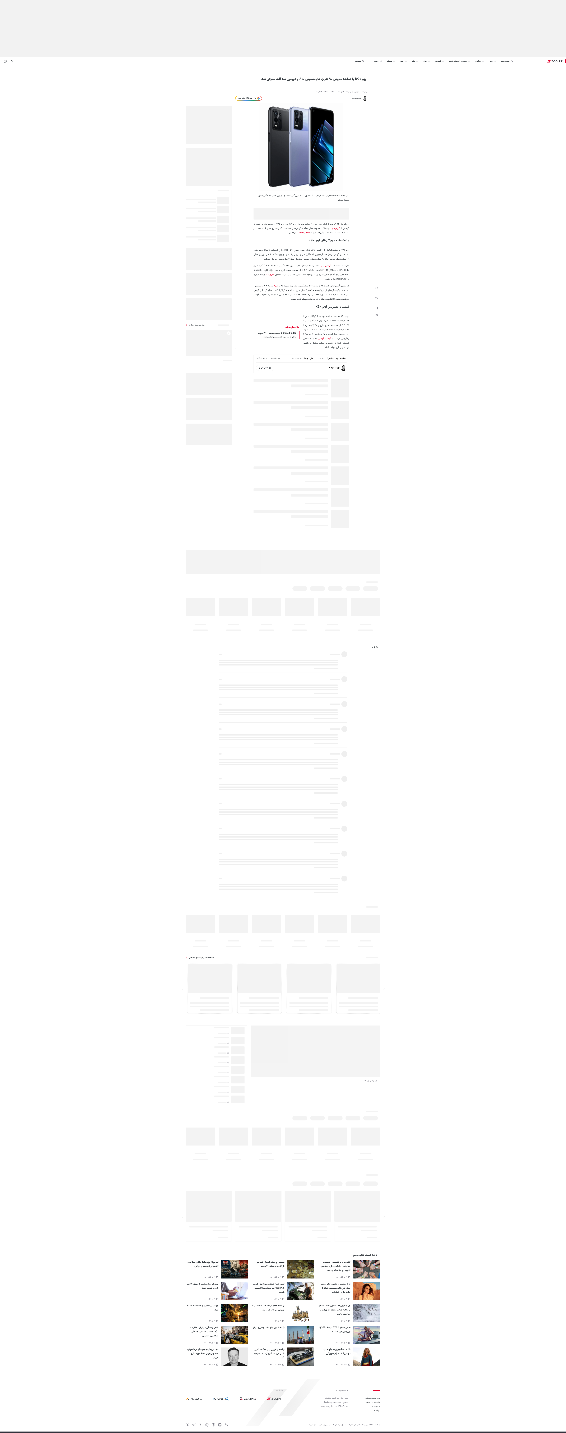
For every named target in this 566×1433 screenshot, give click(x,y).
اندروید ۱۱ (269, 275)
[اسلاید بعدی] (182, 348)
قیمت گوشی (324, 339)
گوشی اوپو (326, 266)
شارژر (275, 286)
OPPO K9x (304, 233)
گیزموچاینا (335, 228)
